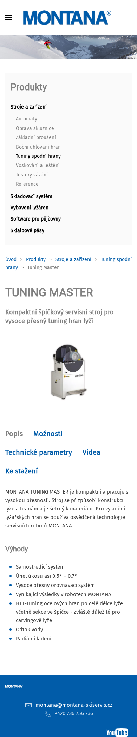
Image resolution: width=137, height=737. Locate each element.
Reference (27, 184)
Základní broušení (36, 138)
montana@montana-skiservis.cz (73, 705)
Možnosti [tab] (48, 433)
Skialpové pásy (27, 231)
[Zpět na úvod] (68, 17)
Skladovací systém (31, 196)
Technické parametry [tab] (38, 452)
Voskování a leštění (38, 165)
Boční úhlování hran (38, 147)
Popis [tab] (14, 433)
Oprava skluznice (35, 128)
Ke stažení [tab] (21, 471)
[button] (8, 17)
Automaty (26, 119)
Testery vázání (32, 175)
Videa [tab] (91, 452)
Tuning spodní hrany (38, 156)
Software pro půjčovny (36, 219)
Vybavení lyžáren (29, 208)
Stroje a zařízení (29, 107)
